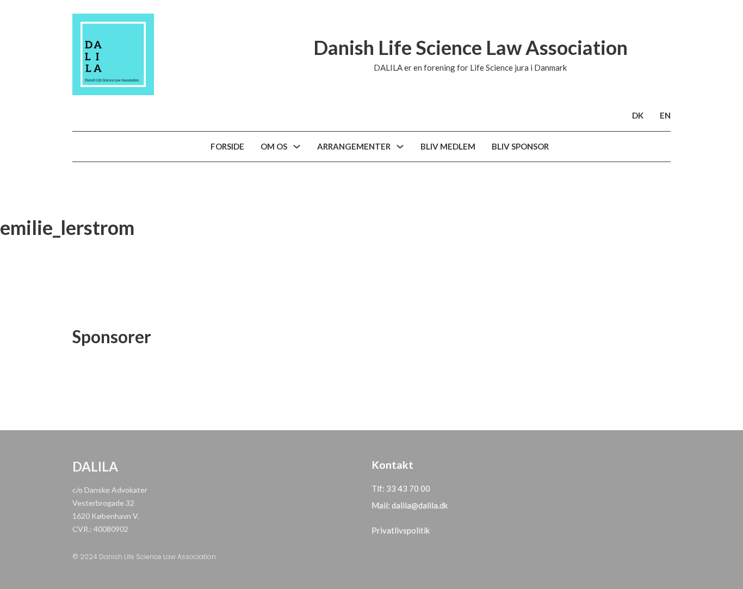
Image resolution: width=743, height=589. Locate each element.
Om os (274, 146)
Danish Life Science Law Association (470, 47)
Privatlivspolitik (400, 530)
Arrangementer (354, 146)
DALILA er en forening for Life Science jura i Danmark (470, 67)
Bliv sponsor (520, 146)
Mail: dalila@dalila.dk (409, 505)
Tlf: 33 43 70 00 (400, 488)
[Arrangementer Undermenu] (400, 146)
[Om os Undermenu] (297, 146)
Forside (227, 146)
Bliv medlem (447, 146)
